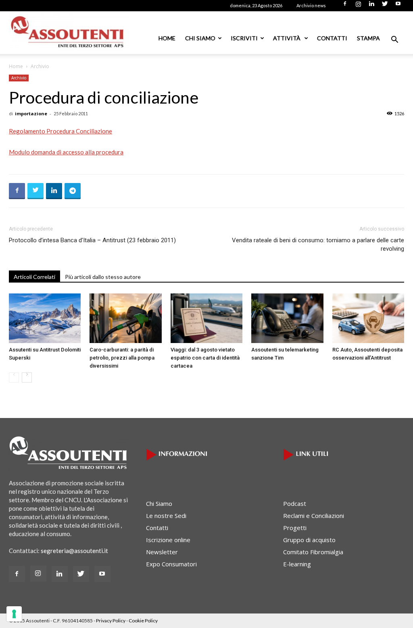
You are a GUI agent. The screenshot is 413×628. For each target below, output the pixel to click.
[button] (394, 40)
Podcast (294, 503)
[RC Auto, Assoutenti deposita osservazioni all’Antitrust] (368, 318)
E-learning (297, 564)
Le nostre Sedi (166, 516)
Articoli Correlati (34, 276)
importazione (31, 113)
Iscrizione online (168, 540)
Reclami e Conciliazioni (313, 516)
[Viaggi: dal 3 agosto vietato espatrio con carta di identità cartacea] (206, 318)
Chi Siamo (200, 38)
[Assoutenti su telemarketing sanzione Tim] (287, 318)
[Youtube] (398, 6)
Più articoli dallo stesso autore (103, 276)
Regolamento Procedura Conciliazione (60, 131)
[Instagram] (358, 6)
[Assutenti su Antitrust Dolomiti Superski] (45, 318)
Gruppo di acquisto (309, 540)
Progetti (295, 528)
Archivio (18, 78)
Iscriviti (244, 38)
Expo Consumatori (171, 564)
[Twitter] (385, 6)
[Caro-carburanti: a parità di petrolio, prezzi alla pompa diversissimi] (125, 318)
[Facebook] (345, 6)
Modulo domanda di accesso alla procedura (66, 152)
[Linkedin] (371, 6)
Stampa (368, 38)
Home (167, 38)
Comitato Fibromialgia (313, 552)
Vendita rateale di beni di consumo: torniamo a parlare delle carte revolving (318, 244)
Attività (287, 38)
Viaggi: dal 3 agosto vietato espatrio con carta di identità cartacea (205, 358)
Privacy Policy (110, 621)
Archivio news (311, 5)
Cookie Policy (143, 621)
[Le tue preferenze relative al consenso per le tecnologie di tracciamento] (14, 614)
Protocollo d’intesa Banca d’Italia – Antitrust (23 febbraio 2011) (92, 240)
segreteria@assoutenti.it (74, 550)
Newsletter (162, 552)
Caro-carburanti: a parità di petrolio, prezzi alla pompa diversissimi (122, 358)
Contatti (332, 38)
